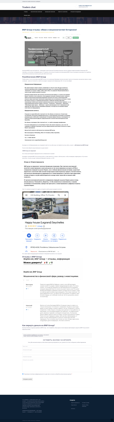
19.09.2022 (32, 32)
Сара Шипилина (25, 32)
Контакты (73, 408)
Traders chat (29, 7)
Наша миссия (74, 405)
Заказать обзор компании (85, 405)
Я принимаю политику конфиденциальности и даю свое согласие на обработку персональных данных (48, 374)
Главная (25, 11)
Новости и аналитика (62, 11)
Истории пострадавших (76, 11)
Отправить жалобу (27, 379)
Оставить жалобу (85, 402)
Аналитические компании (36, 11)
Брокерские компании (50, 11)
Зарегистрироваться (75, 402)
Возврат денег (27, 15)
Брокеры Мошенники (49, 32)
